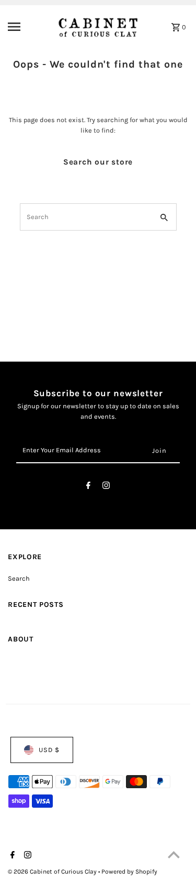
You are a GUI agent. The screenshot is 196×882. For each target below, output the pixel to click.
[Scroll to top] (174, 854)
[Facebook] (88, 487)
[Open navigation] (25, 27)
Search (19, 578)
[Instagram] (106, 487)
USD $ (49, 750)
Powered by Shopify (129, 871)
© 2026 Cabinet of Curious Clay (53, 871)
